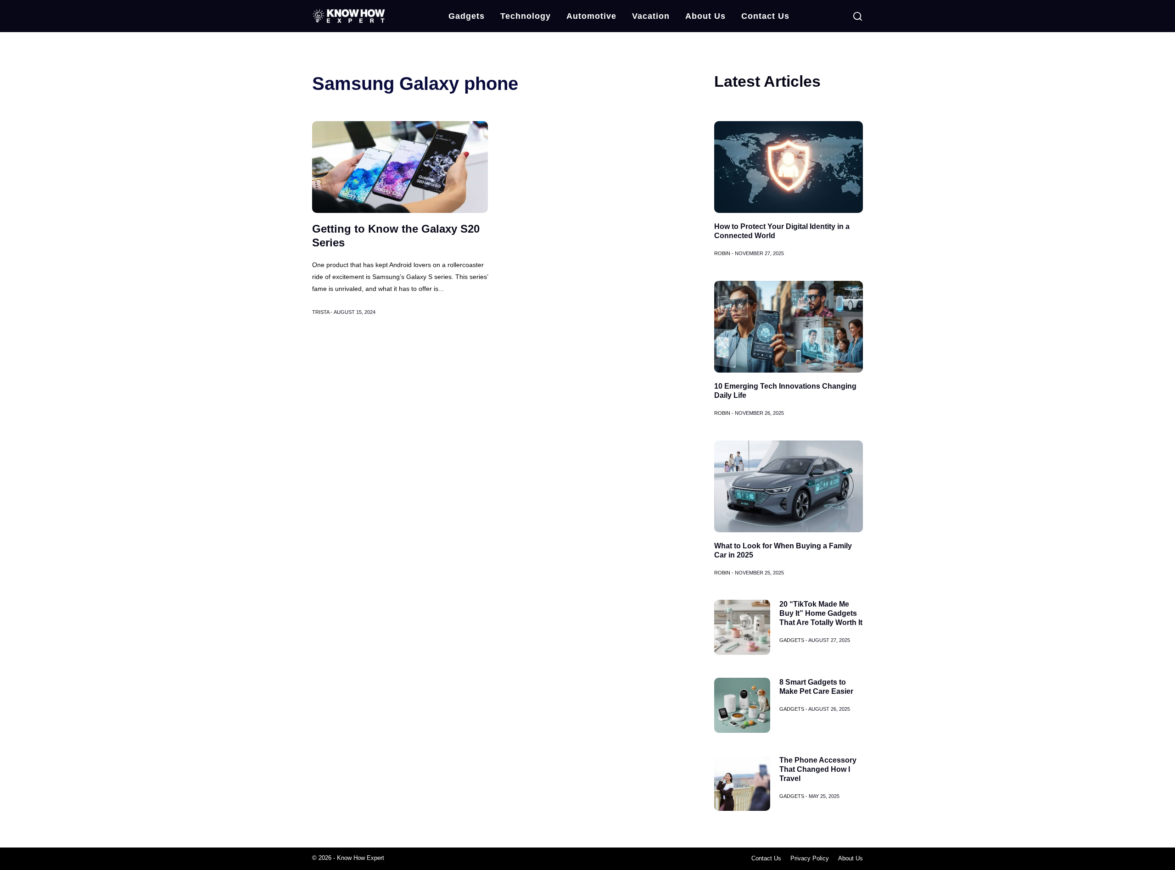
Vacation (651, 16)
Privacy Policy (809, 858)
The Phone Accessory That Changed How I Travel (817, 769)
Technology (525, 16)
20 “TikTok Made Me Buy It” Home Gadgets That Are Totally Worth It (820, 613)
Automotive (591, 16)
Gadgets (466, 16)
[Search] (857, 16)
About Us (705, 16)
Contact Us (765, 16)
